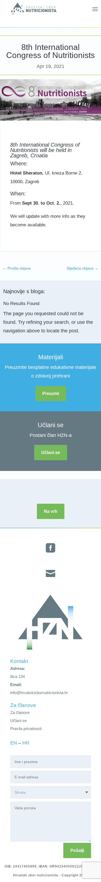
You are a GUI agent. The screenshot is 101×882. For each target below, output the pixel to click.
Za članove (20, 712)
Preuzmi (50, 393)
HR (25, 743)
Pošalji (77, 850)
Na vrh (50, 511)
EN (13, 743)
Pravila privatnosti (25, 728)
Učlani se (50, 452)
